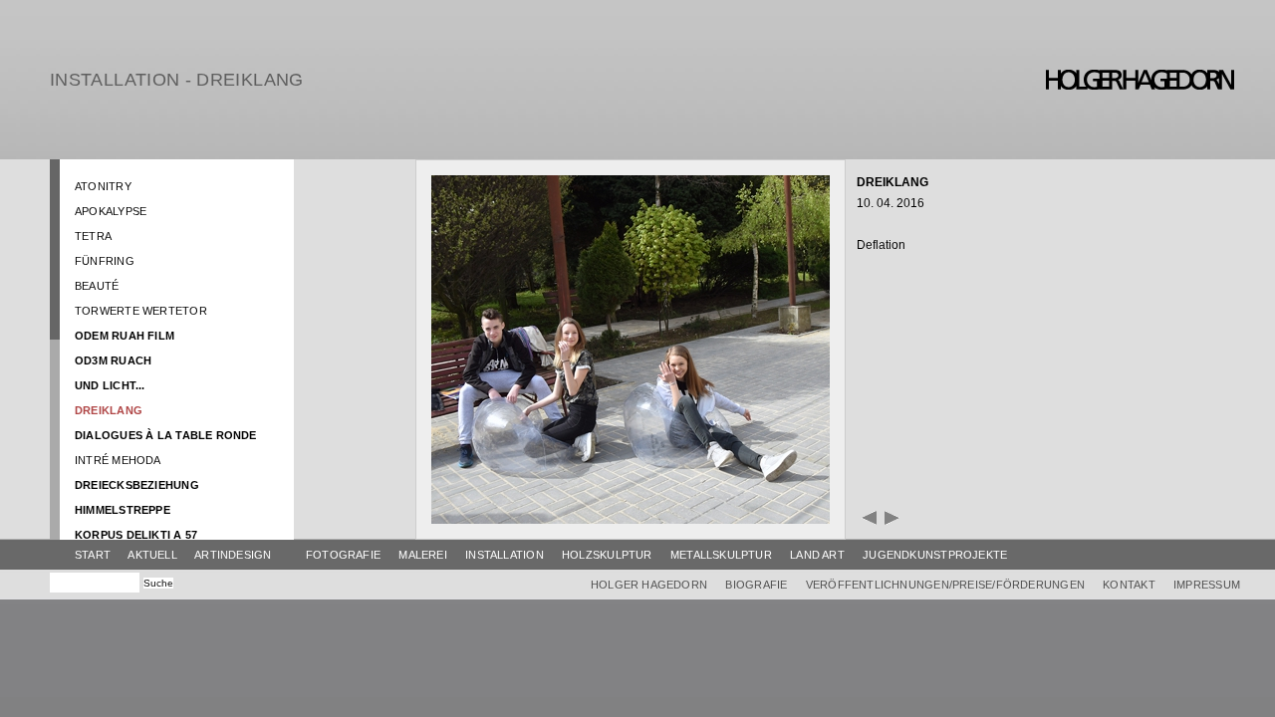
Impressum (1206, 585)
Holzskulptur (607, 555)
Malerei (422, 555)
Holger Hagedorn (649, 585)
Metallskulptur (721, 555)
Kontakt (1129, 585)
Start (93, 555)
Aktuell (152, 555)
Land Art (817, 555)
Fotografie (343, 555)
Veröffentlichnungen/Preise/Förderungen (945, 585)
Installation (504, 555)
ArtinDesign (232, 555)
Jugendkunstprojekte (935, 555)
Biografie (756, 585)
